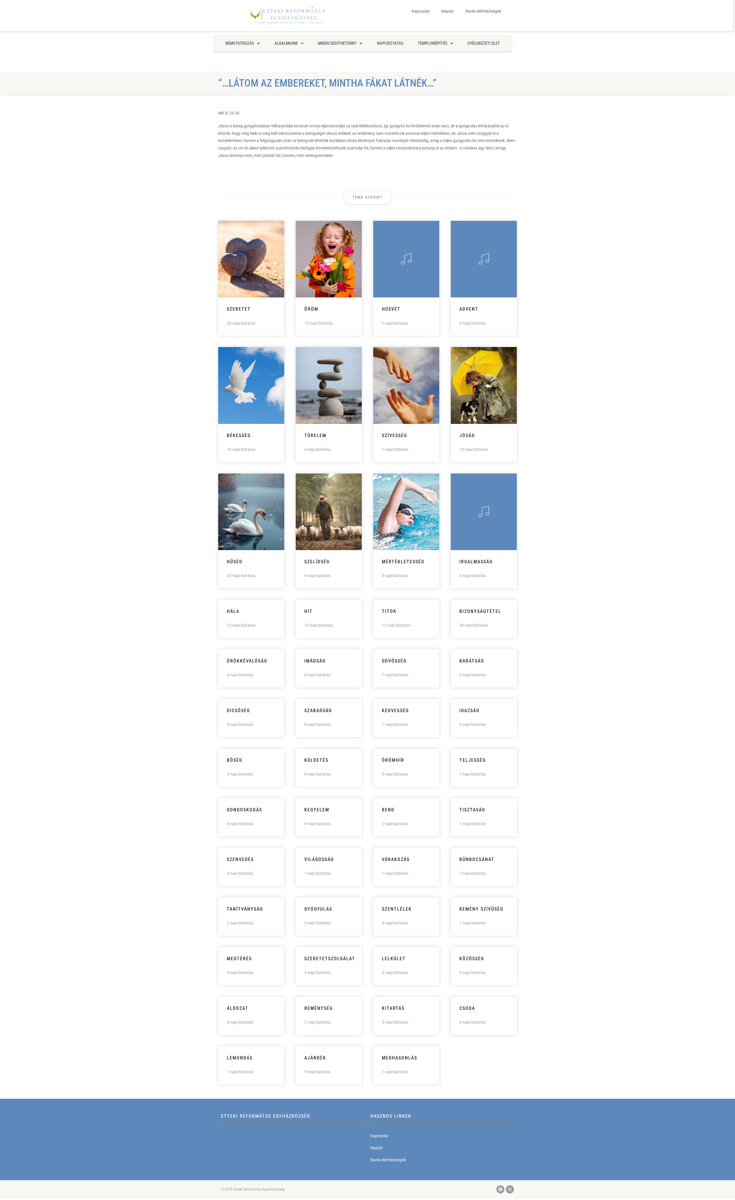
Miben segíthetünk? (337, 43)
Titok (389, 611)
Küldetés (316, 760)
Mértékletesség (403, 561)
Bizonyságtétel (480, 611)
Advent (468, 309)
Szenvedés (240, 859)
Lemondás (240, 1058)
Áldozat (237, 1008)
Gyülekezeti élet (483, 43)
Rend (388, 810)
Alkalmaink (286, 43)
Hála (233, 611)
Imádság (315, 661)
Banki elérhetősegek (483, 11)
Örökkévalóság (247, 661)
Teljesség (472, 760)
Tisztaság (472, 810)
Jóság (467, 435)
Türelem (315, 435)
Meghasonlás (399, 1058)
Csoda (467, 1008)
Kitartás (393, 1008)
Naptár (447, 11)
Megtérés (239, 958)
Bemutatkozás (239, 43)
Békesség (239, 435)
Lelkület (394, 958)
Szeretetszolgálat (329, 958)
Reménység (318, 1008)
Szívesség (394, 435)
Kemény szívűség (481, 909)
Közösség (471, 958)
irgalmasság (476, 561)
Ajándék (315, 1058)
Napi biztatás (390, 43)
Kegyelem (316, 810)
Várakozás (396, 859)
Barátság (471, 661)
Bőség (234, 760)
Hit (308, 611)
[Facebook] (500, 1189)
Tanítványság (245, 909)
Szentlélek (397, 909)
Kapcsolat (421, 11)
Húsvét (391, 309)
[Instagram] (510, 1189)
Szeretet (239, 309)
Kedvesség (395, 710)
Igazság (469, 710)
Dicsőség (238, 710)
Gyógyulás (318, 909)
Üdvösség (394, 661)
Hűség (234, 561)
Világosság (319, 859)
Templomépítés (432, 43)
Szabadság (318, 710)
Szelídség (317, 561)
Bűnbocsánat (476, 859)
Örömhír (393, 760)
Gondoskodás (244, 810)
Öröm (311, 309)
